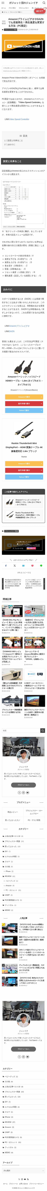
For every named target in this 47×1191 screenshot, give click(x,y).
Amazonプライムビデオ (19, 326)
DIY (7, 851)
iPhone (9, 871)
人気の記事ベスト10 (14, 836)
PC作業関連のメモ (13, 900)
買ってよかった (12, 846)
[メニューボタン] (3, 3)
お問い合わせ (23, 1183)
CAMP (9, 895)
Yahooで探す (24, 410)
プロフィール (13, 1183)
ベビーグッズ (12, 881)
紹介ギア (40, 10)
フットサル (10, 905)
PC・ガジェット (13, 890)
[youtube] (27, 792)
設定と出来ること (15, 140)
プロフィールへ (23, 785)
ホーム (5, 1183)
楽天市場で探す (24, 404)
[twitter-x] (19, 792)
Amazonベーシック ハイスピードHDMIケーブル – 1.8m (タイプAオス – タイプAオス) (24, 380)
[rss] (28, 1179)
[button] (6, 566)
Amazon (10, 885)
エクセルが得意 (12, 856)
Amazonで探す (24, 397)
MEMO (9, 910)
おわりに (11, 144)
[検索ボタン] (44, 3)
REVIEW (10, 876)
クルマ (9, 862)
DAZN (11, 331)
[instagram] (23, 792)
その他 (9, 867)
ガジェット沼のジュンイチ (23, 3)
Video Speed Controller (19, 119)
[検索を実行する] (42, 730)
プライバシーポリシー (12, 71)
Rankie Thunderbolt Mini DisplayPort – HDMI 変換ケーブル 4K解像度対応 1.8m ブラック (24, 447)
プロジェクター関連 (11, 29)
